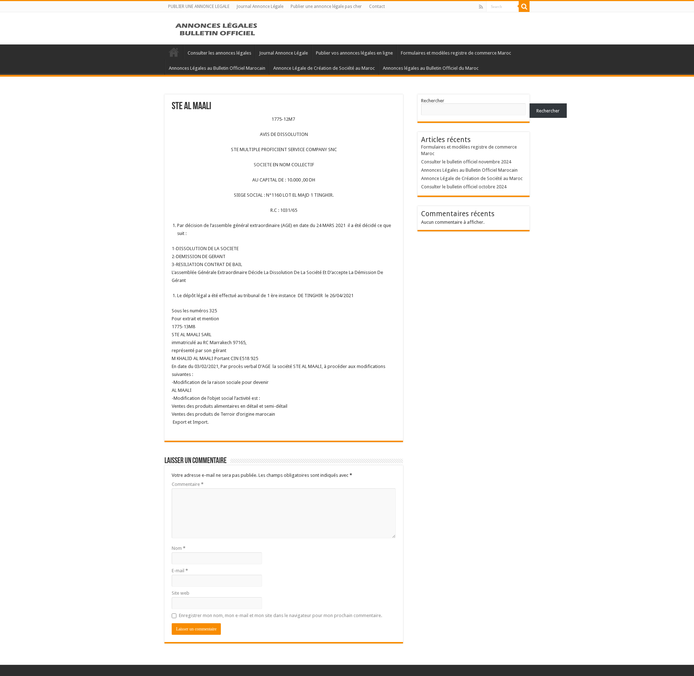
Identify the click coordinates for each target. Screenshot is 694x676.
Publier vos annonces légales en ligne (354, 53)
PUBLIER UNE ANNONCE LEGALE (199, 6)
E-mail (180, 570)
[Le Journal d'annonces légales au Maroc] (217, 28)
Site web (180, 593)
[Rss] (481, 7)
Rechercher (432, 100)
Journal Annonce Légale (260, 6)
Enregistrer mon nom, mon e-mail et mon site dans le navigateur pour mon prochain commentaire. (280, 615)
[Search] (524, 6)
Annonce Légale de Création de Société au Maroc (324, 68)
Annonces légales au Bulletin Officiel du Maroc (431, 68)
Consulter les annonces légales (219, 53)
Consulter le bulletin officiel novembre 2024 (466, 161)
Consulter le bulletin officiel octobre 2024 (463, 186)
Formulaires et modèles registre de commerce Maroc (456, 53)
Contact (377, 6)
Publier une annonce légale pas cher (326, 6)
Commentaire (188, 484)
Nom (178, 548)
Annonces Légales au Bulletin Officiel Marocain (217, 68)
